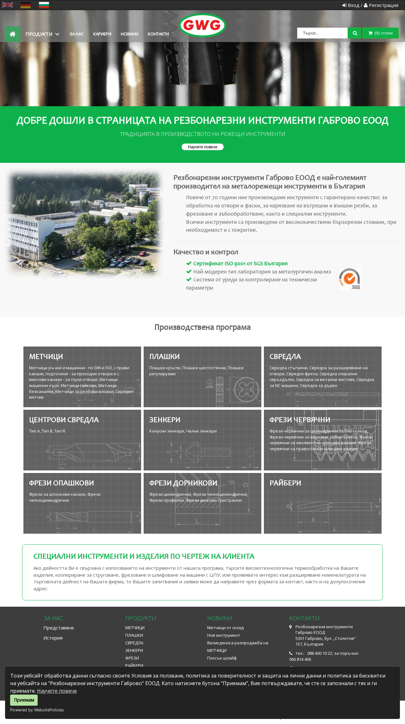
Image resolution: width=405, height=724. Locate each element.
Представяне (58, 627)
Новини (129, 34)
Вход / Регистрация (372, 5)
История (53, 638)
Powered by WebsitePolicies (37, 710)
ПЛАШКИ (134, 635)
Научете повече (57, 690)
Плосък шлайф (222, 658)
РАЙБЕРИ (134, 665)
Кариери (102, 34)
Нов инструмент (223, 635)
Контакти (158, 34)
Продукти (38, 34)
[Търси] (355, 32)
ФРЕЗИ (132, 658)
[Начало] (202, 18)
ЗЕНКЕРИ (134, 650)
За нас (77, 34)
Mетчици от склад (225, 627)
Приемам (24, 700)
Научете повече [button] (202, 147)
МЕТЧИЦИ (135, 627)
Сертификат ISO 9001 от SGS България (240, 264)
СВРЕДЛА (134, 643)
